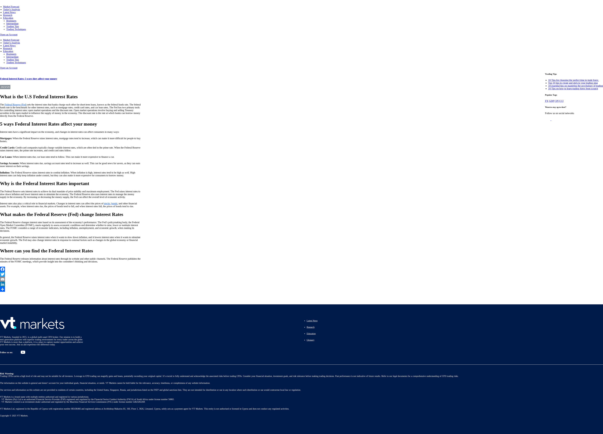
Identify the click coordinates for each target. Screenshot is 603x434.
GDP (551, 101)
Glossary (310, 340)
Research (7, 15)
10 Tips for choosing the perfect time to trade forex (573, 80)
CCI (561, 101)
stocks (107, 203)
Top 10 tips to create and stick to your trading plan (573, 83)
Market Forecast (11, 6)
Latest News (9, 12)
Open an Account (8, 34)
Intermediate (12, 23)
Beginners (11, 20)
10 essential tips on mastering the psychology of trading (575, 85)
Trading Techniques (16, 29)
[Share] (70, 289)
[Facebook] (70, 269)
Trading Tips (12, 26)
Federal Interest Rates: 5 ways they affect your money (28, 78)
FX (546, 101)
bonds (114, 203)
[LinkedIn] (70, 284)
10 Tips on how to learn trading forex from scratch (573, 88)
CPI (557, 101)
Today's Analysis (11, 9)
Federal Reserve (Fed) (16, 104)
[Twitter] (70, 274)
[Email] (70, 279)
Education (8, 18)
